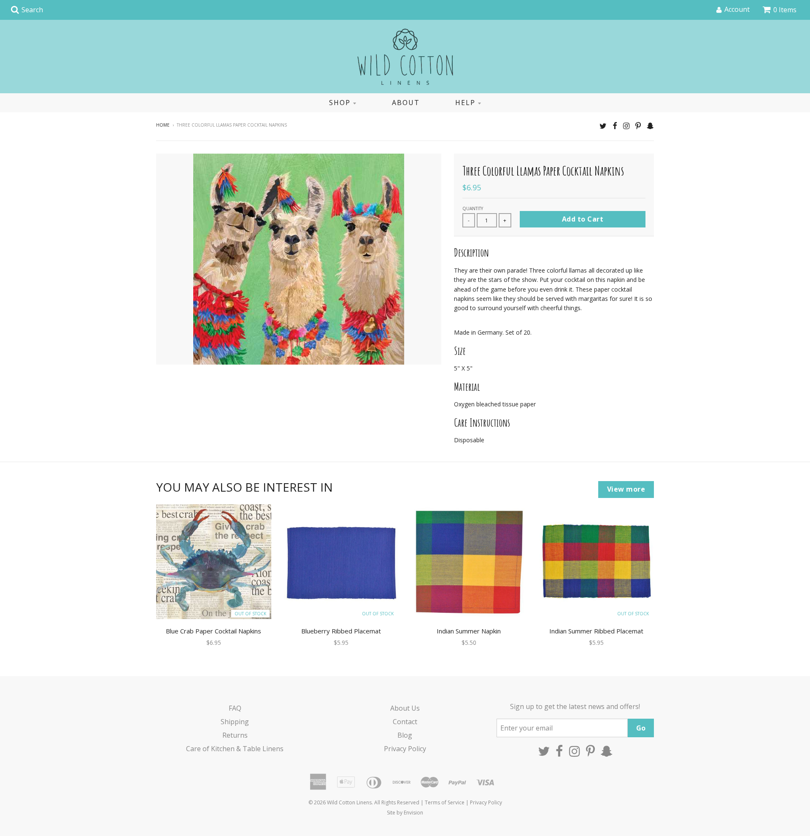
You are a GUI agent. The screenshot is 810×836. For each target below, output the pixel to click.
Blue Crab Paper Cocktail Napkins (213, 631)
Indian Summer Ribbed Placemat (596, 631)
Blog (404, 735)
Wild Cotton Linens (349, 802)
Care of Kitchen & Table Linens (235, 748)
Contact (405, 721)
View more (626, 489)
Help (465, 102)
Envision (413, 812)
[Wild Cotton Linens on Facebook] (615, 125)
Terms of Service (444, 802)
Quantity (472, 208)
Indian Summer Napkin (469, 631)
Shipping (235, 721)
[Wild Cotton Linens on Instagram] (626, 125)
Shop (340, 102)
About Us (405, 708)
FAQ (235, 708)
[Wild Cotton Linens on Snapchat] (650, 125)
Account (737, 9)
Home (163, 125)
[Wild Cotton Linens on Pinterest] (638, 125)
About (406, 102)
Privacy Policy (405, 748)
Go (640, 728)
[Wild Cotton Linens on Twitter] (603, 125)
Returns (235, 735)
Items (784, 9)
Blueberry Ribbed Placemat (341, 631)
